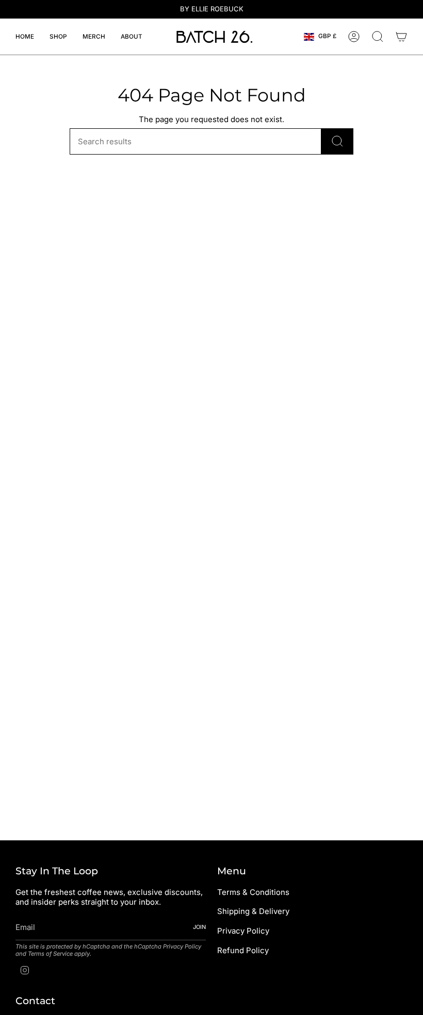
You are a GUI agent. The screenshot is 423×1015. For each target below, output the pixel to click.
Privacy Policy (182, 946)
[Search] (337, 141)
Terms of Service (50, 953)
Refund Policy (243, 950)
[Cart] (401, 36)
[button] (58, 36)
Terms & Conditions (253, 892)
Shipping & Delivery (253, 911)
